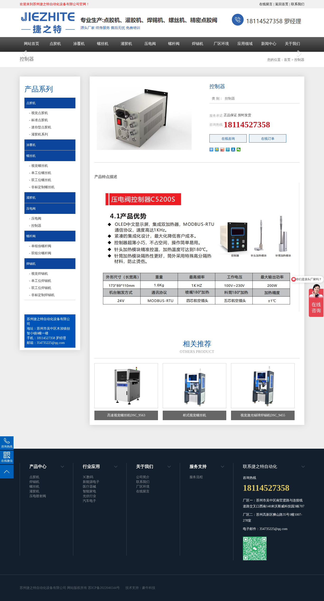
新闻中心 (268, 44)
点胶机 (55, 44)
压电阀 (150, 44)
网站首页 (31, 44)
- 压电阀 (35, 218)
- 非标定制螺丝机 (42, 187)
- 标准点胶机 (38, 120)
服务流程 (196, 477)
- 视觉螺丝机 (38, 166)
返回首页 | (283, 4)
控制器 (299, 60)
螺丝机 (102, 44)
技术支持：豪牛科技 (140, 588)
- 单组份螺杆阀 (40, 246)
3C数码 (88, 477)
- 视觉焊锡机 (38, 273)
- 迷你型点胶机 (40, 127)
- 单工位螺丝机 (40, 173)
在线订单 (267, 138)
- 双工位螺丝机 (40, 180)
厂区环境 (221, 44)
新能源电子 (91, 482)
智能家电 (89, 491)
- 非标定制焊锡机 (42, 295)
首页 (287, 60)
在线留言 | (267, 4)
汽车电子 (89, 501)
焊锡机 (197, 44)
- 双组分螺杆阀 (40, 253)
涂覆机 (79, 44)
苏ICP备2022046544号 (104, 588)
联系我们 (297, 4)
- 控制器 (35, 225)
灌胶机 (126, 44)
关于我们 (292, 44)
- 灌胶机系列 (38, 134)
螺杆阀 (174, 44)
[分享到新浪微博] (222, 149)
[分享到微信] (239, 149)
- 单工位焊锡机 (40, 281)
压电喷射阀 (37, 496)
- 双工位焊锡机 (40, 288)
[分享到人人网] (233, 149)
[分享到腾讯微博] (228, 149)
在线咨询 (228, 138)
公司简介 (142, 477)
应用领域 (245, 44)
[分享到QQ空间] (217, 149)
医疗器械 (89, 486)
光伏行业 (89, 496)
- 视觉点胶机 (38, 113)
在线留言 (142, 491)
